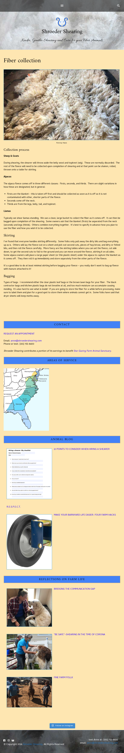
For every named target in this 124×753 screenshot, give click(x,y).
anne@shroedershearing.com (26, 341)
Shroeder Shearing (62, 32)
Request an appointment (19, 334)
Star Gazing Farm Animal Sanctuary (92, 351)
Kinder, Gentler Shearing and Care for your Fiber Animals (62, 40)
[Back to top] (121, 750)
